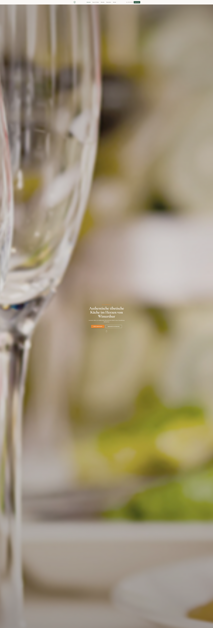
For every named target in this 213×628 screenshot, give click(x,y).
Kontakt (114, 2)
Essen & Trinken (96, 2)
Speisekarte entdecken (114, 326)
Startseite (89, 2)
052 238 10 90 (130, 2)
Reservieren (137, 2)
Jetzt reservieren (97, 326)
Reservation (108, 2)
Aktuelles (102, 2)
